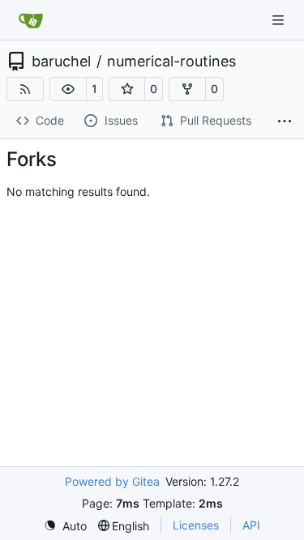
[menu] (65, 526)
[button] (68, 89)
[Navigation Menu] (279, 19)
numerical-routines (171, 61)
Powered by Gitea (112, 481)
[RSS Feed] (25, 89)
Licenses (196, 525)
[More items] (285, 121)
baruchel (61, 61)
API (251, 525)
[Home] (31, 20)
